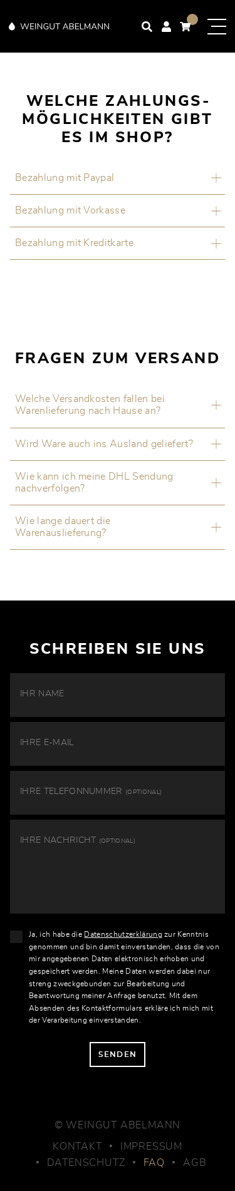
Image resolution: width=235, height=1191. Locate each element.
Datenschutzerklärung (123, 934)
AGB (194, 1163)
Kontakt (77, 1147)
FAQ (154, 1163)
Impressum (151, 1147)
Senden (117, 1054)
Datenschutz (86, 1163)
